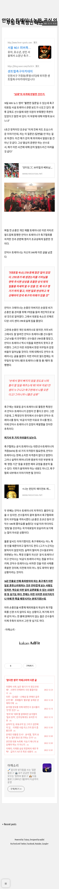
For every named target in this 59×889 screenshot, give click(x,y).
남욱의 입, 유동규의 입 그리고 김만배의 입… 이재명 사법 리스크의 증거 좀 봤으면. (22, 727)
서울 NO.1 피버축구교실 (19, 48)
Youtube (38, 844)
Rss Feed (13, 844)
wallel (42, 840)
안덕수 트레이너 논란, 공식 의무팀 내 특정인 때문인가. (29, 21)
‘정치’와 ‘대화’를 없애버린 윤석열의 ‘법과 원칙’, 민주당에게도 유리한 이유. (21, 717)
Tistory (26, 840)
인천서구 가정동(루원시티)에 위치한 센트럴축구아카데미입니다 (29, 77)
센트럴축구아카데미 (20, 71)
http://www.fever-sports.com (20, 42)
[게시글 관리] (18, 665)
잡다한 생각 (12, 680)
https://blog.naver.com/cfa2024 (21, 66)
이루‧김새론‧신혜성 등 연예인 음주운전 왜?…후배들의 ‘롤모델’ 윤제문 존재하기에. (22, 700)
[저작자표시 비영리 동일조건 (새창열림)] (40, 666)
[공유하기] (14, 665)
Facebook (30, 844)
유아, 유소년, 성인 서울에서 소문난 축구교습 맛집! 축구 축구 (19, 54)
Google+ (45, 844)
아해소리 (13, 765)
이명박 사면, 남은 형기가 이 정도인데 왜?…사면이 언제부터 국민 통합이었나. (22, 689)
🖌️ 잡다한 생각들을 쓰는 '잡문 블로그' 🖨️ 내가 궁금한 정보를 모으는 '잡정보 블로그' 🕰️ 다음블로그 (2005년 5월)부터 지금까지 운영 (23, 776)
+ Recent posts (9, 824)
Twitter (23, 844)
